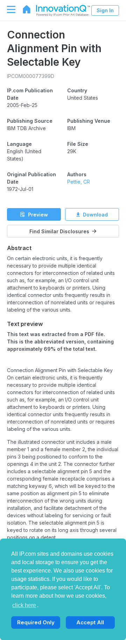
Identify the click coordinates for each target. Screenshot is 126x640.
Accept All (90, 622)
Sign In (105, 10)
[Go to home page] (23, 9)
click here (24, 605)
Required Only (36, 622)
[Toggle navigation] (7, 9)
